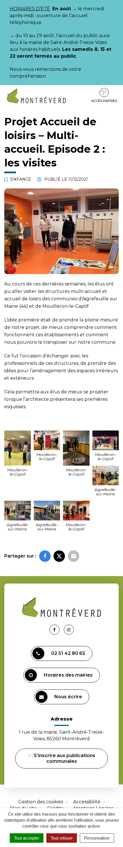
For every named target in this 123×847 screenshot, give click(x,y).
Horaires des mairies (68, 675)
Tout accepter (26, 838)
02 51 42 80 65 (68, 653)
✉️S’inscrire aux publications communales (61, 758)
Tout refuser (62, 838)
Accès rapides (104, 101)
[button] (17, 448)
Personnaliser (97, 838)
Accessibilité (86, 801)
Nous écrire (68, 696)
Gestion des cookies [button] (40, 801)
